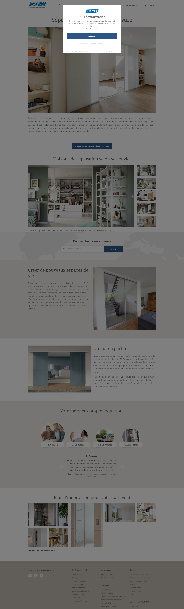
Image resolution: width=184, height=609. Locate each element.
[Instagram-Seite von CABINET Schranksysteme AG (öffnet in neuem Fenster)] (36, 576)
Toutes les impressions (40, 550)
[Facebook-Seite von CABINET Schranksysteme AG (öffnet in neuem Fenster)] (30, 576)
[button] (122, 467)
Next (157, 196)
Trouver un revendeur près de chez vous (92, 146)
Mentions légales (110, 51)
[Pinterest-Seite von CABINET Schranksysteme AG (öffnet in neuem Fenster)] (41, 576)
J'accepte (92, 36)
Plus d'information (92, 29)
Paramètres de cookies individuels (92, 44)
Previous (135, 196)
